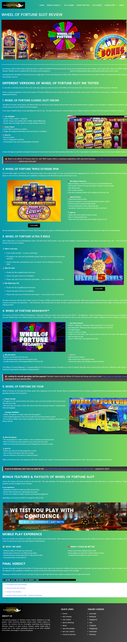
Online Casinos (53, 5)
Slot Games (69, 5)
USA (90, 622)
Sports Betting (83, 5)
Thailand (92, 625)
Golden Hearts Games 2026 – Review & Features (24, 595)
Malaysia (92, 616)
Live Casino (97, 5)
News (121, 5)
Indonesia (93, 631)
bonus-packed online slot (60, 71)
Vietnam (92, 634)
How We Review (69, 628)
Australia (92, 613)
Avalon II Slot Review (13, 592)
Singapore (93, 619)
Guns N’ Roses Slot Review (16, 588)
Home (42, 5)
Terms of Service (69, 634)
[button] (54, 5)
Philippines (93, 628)
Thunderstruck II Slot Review (16, 584)
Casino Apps (109, 5)
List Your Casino (69, 631)
